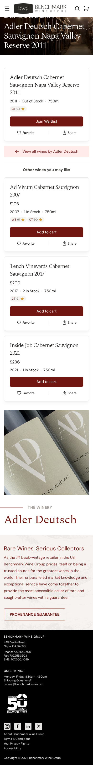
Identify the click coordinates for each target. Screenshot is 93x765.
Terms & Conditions (17, 739)
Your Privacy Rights (16, 743)
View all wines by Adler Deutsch (50, 151)
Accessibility (12, 748)
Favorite (28, 133)
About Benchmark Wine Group (24, 734)
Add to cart (46, 232)
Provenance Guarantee (34, 614)
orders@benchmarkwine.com (23, 684)
